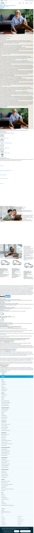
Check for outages (3, 174)
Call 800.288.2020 (3, 317)
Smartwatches (3, 387)
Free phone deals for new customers (6, 443)
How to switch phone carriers (5, 424)
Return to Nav (8, 5)
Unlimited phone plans (4, 409)
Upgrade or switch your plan (4, 147)
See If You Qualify (3, 132)
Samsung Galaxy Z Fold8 (5, 403)
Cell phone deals (3, 435)
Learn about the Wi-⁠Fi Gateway (5, 152)
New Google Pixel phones (5, 452)
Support (4, 213)
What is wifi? (3, 490)
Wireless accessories (4, 389)
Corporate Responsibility (5, 499)
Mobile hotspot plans (4, 417)
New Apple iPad (3, 459)
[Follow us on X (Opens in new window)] (26, 376)
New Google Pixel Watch (5, 465)
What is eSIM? (3, 487)
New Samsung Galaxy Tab (5, 460)
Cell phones (3, 381)
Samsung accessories (4, 474)
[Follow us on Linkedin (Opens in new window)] (32, 376)
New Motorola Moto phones (5, 453)
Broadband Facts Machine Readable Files (7, 505)
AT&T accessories (4, 472)
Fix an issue (2, 165)
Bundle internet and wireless (5, 481)
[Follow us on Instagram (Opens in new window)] (30, 376)
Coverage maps (3, 518)
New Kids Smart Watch (4, 467)
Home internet (3, 384)
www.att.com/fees (17, 58)
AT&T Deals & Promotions (5, 434)
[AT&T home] (2, 3)
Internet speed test (4, 425)
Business (6, 0)
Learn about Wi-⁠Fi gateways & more (5, 170)
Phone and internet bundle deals (6, 440)
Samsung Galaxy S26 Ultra (5, 400)
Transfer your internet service (5, 430)
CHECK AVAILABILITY (3, 106)
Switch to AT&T (3, 422)
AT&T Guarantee (3, 503)
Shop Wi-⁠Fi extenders (3, 157)
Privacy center (19, 518)
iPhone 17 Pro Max (4, 394)
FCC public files (19, 524)
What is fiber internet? (4, 485)
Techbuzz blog (3, 508)
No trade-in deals (4, 445)
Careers (2, 500)
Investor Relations (4, 497)
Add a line (2, 412)
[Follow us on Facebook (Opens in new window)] (28, 376)
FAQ (6, 213)
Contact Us (2, 183)
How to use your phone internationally (7, 484)
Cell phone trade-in (4, 428)
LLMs (2, 513)
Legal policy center (3, 524)
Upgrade (2, 414)
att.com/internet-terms (17, 60)
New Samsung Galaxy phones (5, 450)
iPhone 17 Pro (3, 396)
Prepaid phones (3, 390)
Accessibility (2, 521)
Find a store (26, 0)
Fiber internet (3, 382)
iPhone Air (2, 397)
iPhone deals (3, 437)
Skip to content (3, 4)
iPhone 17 (2, 399)
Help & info (3, 502)
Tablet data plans (4, 415)
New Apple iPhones (4, 449)
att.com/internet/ (11, 46)
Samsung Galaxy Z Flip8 (4, 405)
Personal (2, 0)
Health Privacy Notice (20, 521)
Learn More (2, 301)
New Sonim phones (4, 455)
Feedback (2, 510)
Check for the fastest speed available (6, 142)
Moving (1, 213)
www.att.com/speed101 (14, 67)
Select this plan (2, 268)
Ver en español (31, 0)
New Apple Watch (4, 462)
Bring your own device (4, 427)
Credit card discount (4, 442)
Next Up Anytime (4, 418)
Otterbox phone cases (4, 475)
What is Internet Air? (4, 482)
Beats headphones (4, 477)
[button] (6, 3)
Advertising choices (20, 516)
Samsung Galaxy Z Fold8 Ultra (5, 402)
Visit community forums (4, 178)
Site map (2, 516)
